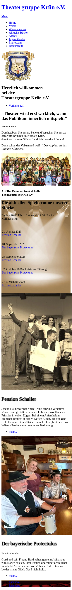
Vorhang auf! (16, 105)
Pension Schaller (11, 234)
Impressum (15, 42)
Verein (12, 25)
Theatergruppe (33, 7)
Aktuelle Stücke (18, 32)
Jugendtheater (17, 39)
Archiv (13, 35)
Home (12, 22)
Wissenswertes (17, 29)
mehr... (13, 431)
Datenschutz (16, 45)
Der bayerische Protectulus (17, 247)
